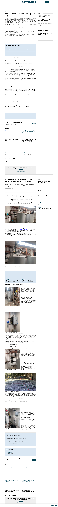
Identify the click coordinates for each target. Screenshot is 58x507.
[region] (20, 157)
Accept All (54, 505)
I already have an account (21, 165)
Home (6, 11)
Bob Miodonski (7, 24)
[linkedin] (19, 27)
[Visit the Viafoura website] (34, 495)
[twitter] (20, 27)
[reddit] (22, 27)
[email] (23, 27)
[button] (5, 2)
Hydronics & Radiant (8, 170)
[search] (7, 2)
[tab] (7, 155)
